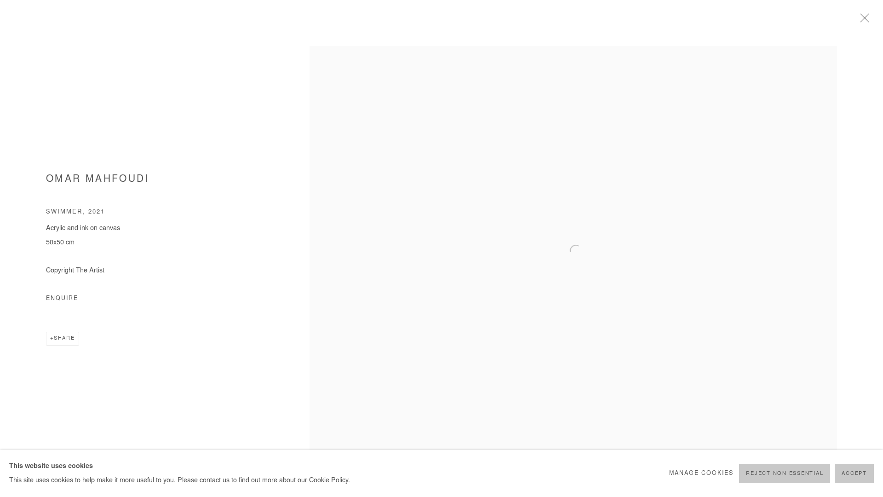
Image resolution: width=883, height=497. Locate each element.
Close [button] (862, 21)
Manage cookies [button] (701, 473)
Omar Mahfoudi (97, 180)
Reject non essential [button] (784, 473)
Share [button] (64, 338)
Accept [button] (854, 473)
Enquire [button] (62, 298)
